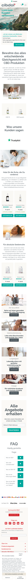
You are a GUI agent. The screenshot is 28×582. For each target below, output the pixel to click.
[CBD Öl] (8, 109)
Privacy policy (21, 554)
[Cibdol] (8, 4)
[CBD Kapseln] (20, 109)
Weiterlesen (14, 314)
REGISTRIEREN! (14, 430)
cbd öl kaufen (19, 44)
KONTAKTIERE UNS (14, 515)
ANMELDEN (14, 538)
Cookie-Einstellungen (20, 577)
